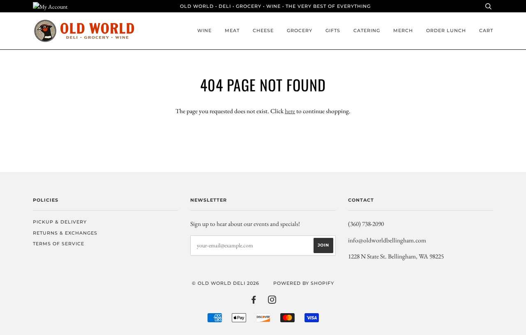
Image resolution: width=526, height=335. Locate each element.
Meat (232, 30)
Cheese (263, 30)
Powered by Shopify (303, 283)
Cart (486, 30)
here (290, 111)
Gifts (332, 30)
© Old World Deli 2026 (225, 283)
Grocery (299, 30)
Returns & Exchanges (65, 233)
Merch (403, 30)
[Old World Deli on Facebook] (253, 301)
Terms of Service (58, 244)
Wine (204, 30)
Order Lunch (446, 30)
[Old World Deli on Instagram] (272, 301)
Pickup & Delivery (60, 222)
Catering (366, 30)
